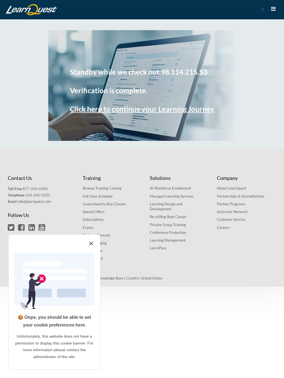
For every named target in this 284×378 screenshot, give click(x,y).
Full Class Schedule (98, 196)
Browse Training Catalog (102, 188)
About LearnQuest (231, 188)
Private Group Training (168, 224)
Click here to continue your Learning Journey (142, 109)
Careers (223, 227)
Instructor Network (232, 211)
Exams (88, 227)
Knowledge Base (110, 278)
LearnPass (158, 248)
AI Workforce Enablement (170, 188)
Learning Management (168, 240)
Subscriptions (93, 219)
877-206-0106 (35, 189)
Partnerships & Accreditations (240, 196)
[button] (11, 227)
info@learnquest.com (34, 201)
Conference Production (168, 232)
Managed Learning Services (172, 196)
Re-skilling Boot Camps (168, 216)
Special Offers (94, 211)
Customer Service (231, 219)
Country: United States (144, 278)
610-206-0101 (37, 195)
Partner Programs (231, 204)
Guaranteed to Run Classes (104, 204)
